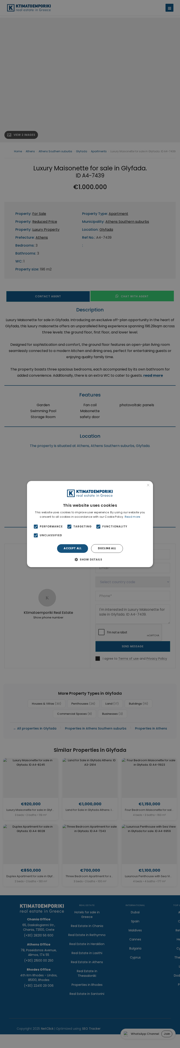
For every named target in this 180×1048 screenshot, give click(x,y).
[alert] (90, 524)
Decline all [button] (107, 548)
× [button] (148, 485)
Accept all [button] (72, 548)
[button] (90, 559)
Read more (132, 517)
